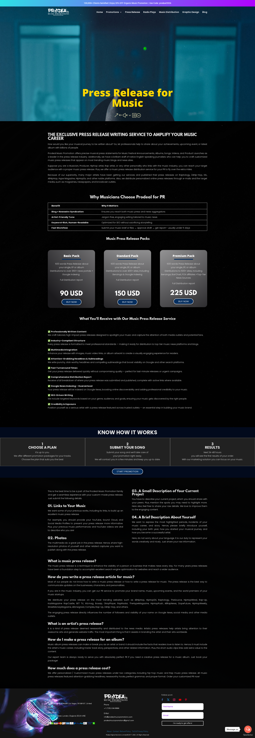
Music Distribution (169, 12)
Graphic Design (190, 12)
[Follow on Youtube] (180, 699)
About (109, 731)
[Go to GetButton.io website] (248, 735)
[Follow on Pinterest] (186, 699)
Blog (204, 12)
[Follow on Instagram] (174, 699)
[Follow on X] (168, 699)
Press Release (132, 12)
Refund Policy (125, 731)
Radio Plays (149, 12)
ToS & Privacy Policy (140, 731)
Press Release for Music (127, 97)
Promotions (112, 12)
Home (100, 12)
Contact (116, 731)
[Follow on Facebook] (162, 699)
